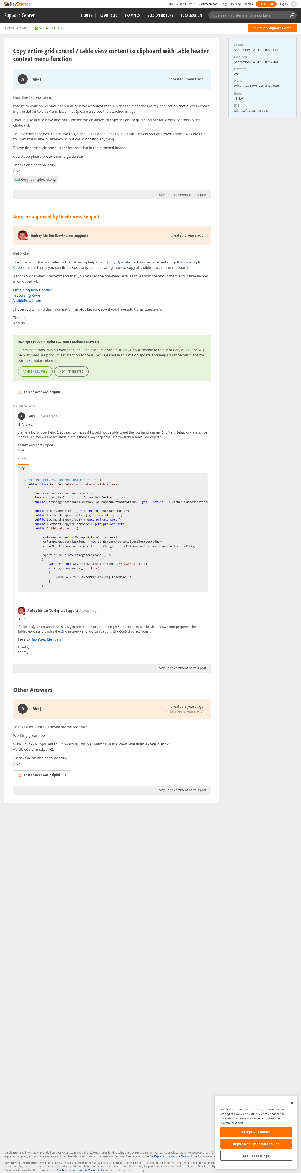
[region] (256, 1132)
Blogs (224, 4)
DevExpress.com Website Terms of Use (173, 1156)
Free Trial (266, 4)
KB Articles (108, 15)
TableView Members (46, 639)
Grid (64, 631)
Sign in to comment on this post (182, 195)
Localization (191, 15)
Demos (248, 4)
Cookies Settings (256, 1156)
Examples (132, 15)
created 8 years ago (187, 79)
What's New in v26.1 (41, 349)
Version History (160, 15)
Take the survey (35, 371)
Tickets (86, 15)
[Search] (292, 15)
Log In (284, 4)
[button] (203, 477)
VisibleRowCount (27, 300)
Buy (170, 4)
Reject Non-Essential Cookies (256, 1144)
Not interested (71, 371)
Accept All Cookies (256, 1132)
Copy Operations (121, 262)
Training (236, 4)
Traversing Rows (27, 295)
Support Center (185, 4)
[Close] (292, 1103)
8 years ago (48, 416)
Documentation (207, 4)
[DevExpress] (17, 4)
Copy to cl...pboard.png (38, 179)
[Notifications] (294, 4)
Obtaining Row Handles (33, 290)
